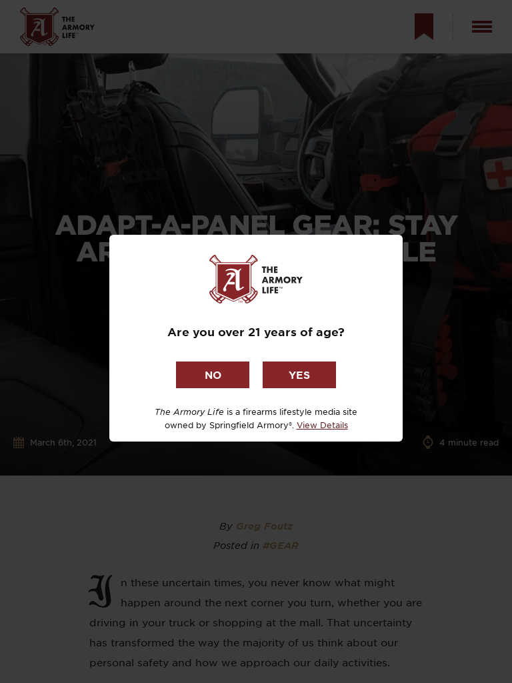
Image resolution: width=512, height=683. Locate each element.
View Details (322, 425)
